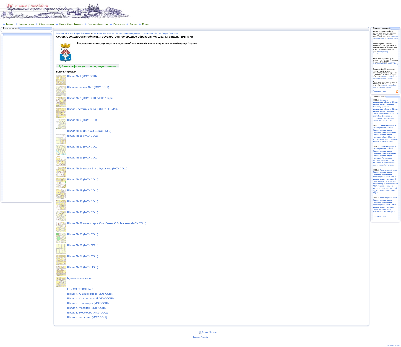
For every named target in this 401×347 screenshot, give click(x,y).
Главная (10, 24)
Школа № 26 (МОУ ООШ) (82, 245)
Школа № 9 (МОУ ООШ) (82, 120)
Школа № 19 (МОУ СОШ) (82, 190)
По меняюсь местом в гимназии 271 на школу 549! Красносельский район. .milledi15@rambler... (385, 156)
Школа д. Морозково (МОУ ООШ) (87, 312)
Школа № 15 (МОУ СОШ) (82, 179)
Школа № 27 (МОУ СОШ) (82, 256)
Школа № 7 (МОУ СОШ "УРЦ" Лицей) (90, 98)
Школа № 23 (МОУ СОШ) (82, 234)
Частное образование (98, 24)
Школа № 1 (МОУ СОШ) (82, 76)
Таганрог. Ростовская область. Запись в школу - (385, 38)
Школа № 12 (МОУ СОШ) (82, 146)
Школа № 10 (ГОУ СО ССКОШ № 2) (89, 130)
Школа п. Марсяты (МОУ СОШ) (86, 307)
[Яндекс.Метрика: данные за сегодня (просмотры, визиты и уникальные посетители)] (208, 332)
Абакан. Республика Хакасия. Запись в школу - (385, 63)
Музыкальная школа (79, 278)
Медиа (145, 24)
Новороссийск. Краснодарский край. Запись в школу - (385, 52)
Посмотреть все (379, 91)
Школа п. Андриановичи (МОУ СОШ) (90, 293)
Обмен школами (46, 24)
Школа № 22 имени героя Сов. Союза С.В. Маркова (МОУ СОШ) (106, 223)
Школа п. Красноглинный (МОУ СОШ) (90, 298)
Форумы (133, 24)
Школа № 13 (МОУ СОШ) (82, 157)
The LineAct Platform (393, 345)
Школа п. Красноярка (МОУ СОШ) (88, 303)
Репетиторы (119, 24)
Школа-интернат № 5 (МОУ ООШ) (88, 87)
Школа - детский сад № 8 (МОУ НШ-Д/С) (92, 109)
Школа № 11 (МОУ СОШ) (82, 135)
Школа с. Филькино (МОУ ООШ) (87, 317)
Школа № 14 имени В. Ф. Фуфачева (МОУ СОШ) (97, 168)
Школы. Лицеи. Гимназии (71, 24)
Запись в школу (26, 24)
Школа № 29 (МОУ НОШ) (82, 267)
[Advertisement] (26, 118)
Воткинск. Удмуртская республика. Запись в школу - (385, 77)
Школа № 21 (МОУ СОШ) (82, 212)
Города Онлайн (200, 337)
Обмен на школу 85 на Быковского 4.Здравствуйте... (385, 204)
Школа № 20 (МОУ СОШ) (82, 201)
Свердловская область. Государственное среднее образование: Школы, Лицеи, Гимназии (135, 33)
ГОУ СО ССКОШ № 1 (80, 289)
